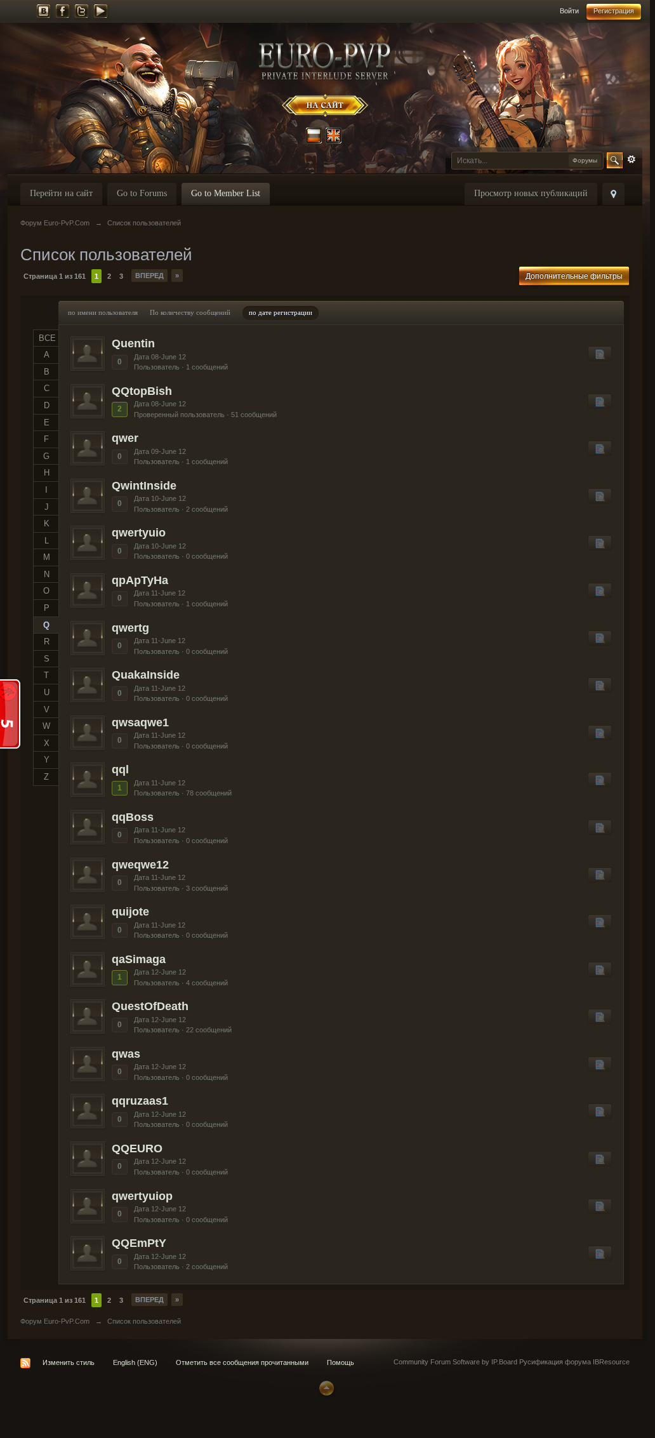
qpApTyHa (140, 580)
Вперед (149, 275)
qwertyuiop (142, 1196)
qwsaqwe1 (140, 722)
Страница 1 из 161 (54, 276)
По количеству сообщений (190, 312)
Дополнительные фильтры (574, 276)
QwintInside (144, 485)
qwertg (130, 628)
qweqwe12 (140, 864)
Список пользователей (144, 1321)
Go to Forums (142, 193)
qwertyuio (139, 532)
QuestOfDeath (150, 1006)
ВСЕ (47, 338)
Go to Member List (225, 193)
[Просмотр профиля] (87, 353)
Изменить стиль (69, 1362)
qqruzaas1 (140, 1101)
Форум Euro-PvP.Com (54, 1321)
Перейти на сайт (61, 193)
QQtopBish (142, 391)
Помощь (340, 1362)
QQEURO (137, 1148)
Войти (569, 11)
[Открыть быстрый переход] (613, 194)
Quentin (133, 343)
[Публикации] (600, 353)
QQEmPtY (139, 1243)
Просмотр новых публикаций (531, 193)
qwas (126, 1054)
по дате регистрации (280, 312)
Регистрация (613, 11)
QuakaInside (146, 675)
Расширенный (631, 159)
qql (120, 769)
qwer (125, 438)
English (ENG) (135, 1362)
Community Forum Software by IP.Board (455, 1362)
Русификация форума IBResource (573, 1362)
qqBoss (133, 817)
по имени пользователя (103, 312)
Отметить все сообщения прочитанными (242, 1362)
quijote (130, 911)
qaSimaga (139, 959)
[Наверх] (325, 1387)
